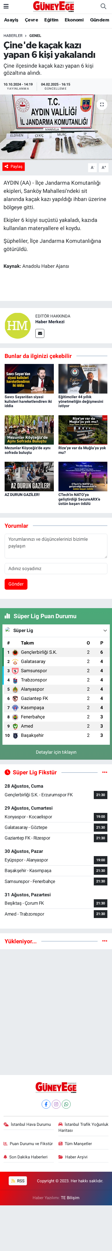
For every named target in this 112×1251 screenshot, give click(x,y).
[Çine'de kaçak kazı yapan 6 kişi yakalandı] (56, 127)
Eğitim (51, 20)
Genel (35, 35)
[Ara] (103, 6)
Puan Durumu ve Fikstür (31, 1143)
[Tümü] (104, 941)
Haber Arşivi (76, 1157)
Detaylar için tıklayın (56, 752)
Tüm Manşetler (78, 1143)
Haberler (13, 35)
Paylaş (17, 166)
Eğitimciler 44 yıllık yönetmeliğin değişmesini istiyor (80, 401)
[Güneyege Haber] (53, 6)
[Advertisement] (56, 1010)
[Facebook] (46, 1104)
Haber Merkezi (49, 321)
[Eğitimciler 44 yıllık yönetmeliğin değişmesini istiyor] (83, 378)
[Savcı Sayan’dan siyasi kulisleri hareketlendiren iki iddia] (29, 378)
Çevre (31, 20)
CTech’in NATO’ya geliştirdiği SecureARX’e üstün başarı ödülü (79, 499)
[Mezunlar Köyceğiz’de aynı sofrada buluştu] (29, 429)
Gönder (16, 584)
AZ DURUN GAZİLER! (22, 494)
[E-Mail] (39, 333)
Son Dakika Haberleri (28, 1157)
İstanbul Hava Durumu (31, 1124)
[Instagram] (56, 1104)
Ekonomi (74, 20)
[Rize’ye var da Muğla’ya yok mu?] (83, 429)
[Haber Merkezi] (18, 325)
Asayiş (11, 20)
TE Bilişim (70, 1197)
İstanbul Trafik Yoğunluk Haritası (83, 1127)
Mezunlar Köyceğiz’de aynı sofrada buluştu (28, 450)
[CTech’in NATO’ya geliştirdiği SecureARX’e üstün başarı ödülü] (83, 476)
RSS (20, 1180)
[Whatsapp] (66, 1104)
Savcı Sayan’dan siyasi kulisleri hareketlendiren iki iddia (28, 401)
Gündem (99, 20)
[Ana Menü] (6, 6)
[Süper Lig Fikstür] (104, 772)
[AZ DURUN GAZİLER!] (29, 476)
